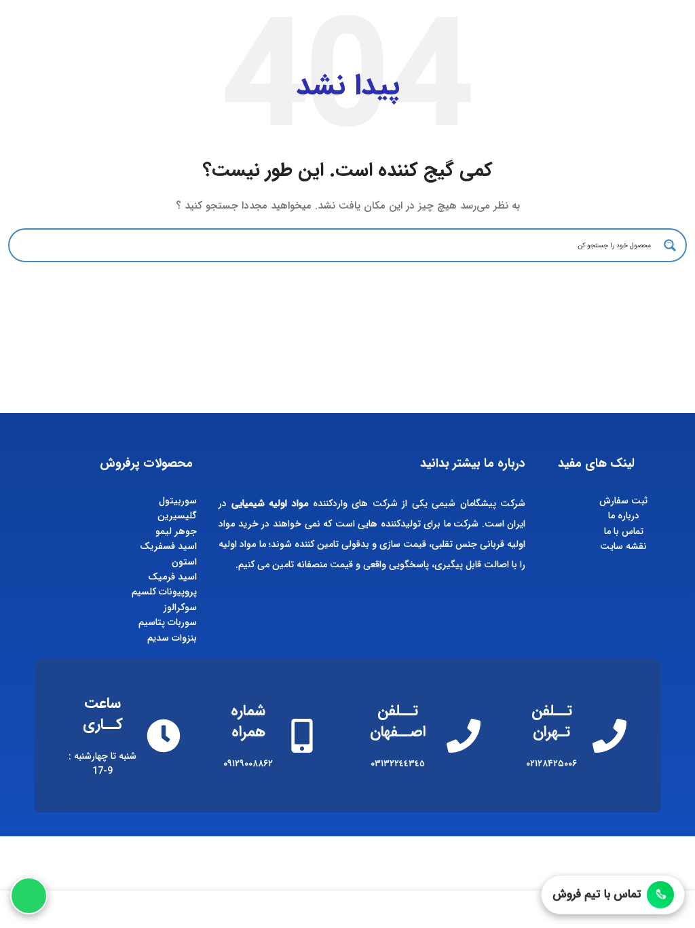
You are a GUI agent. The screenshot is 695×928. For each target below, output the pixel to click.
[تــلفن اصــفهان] (464, 736)
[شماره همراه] (302, 736)
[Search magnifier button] (669, 245)
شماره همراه (248, 721)
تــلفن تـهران (551, 721)
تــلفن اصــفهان (398, 721)
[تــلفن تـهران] (609, 736)
